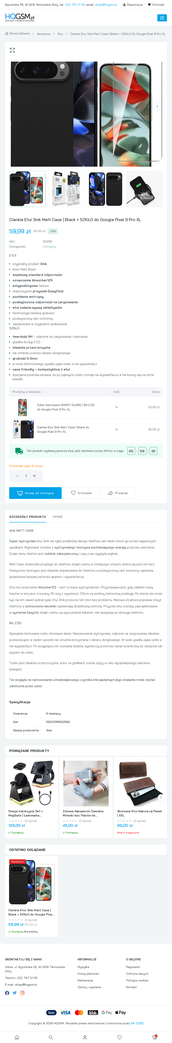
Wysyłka (83, 967)
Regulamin (133, 967)
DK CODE (137, 1023)
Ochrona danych (137, 974)
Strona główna (19, 33)
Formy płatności (88, 974)
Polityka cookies (137, 980)
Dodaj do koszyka (39, 493)
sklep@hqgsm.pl (106, 5)
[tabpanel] (86, 631)
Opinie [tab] (58, 517)
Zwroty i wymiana (89, 987)
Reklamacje (85, 980)
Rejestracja (135, 5)
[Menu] (162, 17)
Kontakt (131, 987)
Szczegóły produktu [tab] (27, 517)
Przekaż (121, 493)
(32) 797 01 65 (75, 5)
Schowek (158, 5)
